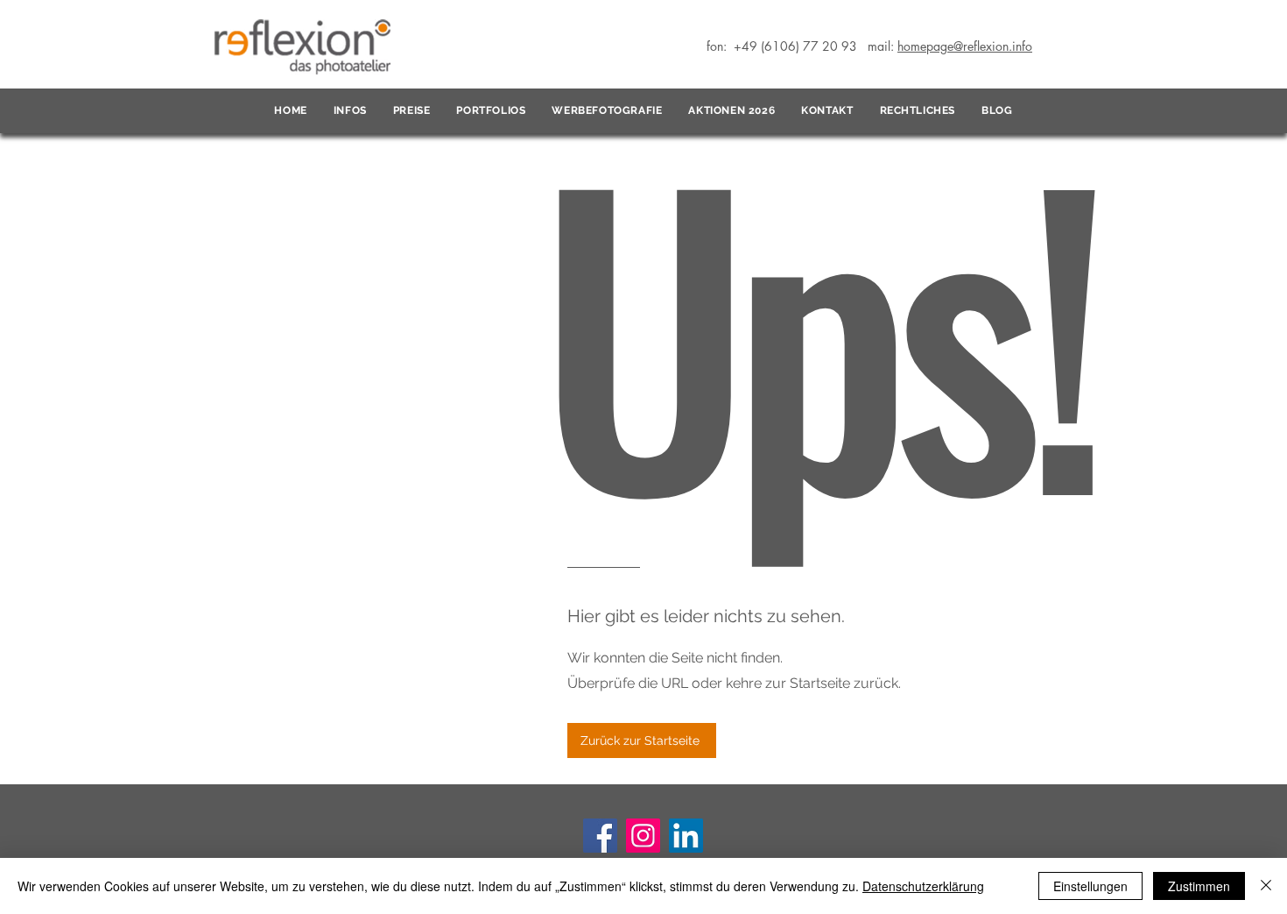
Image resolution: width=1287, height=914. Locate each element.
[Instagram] (643, 835)
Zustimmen (1199, 886)
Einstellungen (1090, 886)
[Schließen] (1265, 886)
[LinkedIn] (686, 835)
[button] (350, 111)
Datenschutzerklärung (923, 886)
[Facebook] (600, 835)
